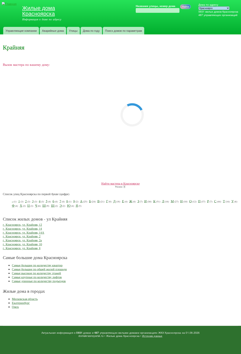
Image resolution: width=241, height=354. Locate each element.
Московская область (25, 299)
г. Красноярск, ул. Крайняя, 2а (22, 240)
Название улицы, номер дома (155, 6)
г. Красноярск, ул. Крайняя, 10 (22, 244)
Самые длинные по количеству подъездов (39, 281)
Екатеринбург (21, 303)
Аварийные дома (53, 31)
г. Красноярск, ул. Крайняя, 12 (22, 225)
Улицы (73, 31)
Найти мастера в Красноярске (120, 183)
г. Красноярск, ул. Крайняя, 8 (21, 248)
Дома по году (91, 31)
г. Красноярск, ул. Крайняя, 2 (21, 236)
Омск (15, 307)
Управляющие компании (21, 31)
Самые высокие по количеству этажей (36, 273)
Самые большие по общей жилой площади (39, 269)
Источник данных (152, 336)
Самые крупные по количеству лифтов (37, 277)
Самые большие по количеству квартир (37, 265)
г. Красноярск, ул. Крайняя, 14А (23, 232)
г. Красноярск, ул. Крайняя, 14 (22, 228)
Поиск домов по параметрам (123, 31)
